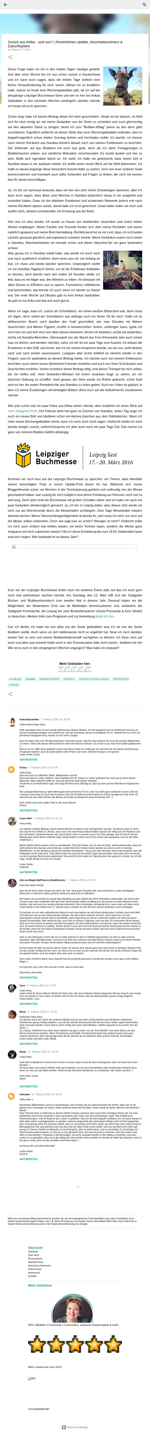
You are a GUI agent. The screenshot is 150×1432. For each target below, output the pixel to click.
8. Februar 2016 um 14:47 (42, 1011)
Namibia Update (49, 679)
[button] (10, 57)
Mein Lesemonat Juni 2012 (45, 1367)
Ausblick (15, 679)
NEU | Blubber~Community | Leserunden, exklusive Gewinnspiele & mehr (73, 1324)
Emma (23, 767)
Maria (23, 1012)
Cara (22, 985)
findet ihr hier (104, 616)
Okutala (69, 679)
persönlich (121, 679)
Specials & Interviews (39, 1265)
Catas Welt (26, 818)
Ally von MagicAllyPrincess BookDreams (42, 880)
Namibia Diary (35, 1262)
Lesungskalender (38, 1408)
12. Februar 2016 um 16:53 (46, 1094)
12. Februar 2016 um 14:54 (43, 1051)
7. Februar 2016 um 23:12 (81, 880)
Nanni (23, 1051)
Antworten (28, 759)
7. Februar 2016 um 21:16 (47, 818)
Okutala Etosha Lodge (94, 679)
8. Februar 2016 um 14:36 (41, 985)
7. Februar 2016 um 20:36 (55, 719)
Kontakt (32, 1276)
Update (14, 685)
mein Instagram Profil (22, 411)
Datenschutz (34, 1269)
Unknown (25, 1094)
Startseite (33, 1251)
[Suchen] (16, 4)
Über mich (33, 1255)
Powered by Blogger (77, 1427)
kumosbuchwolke (29, 719)
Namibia (30, 679)
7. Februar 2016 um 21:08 (42, 767)
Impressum (34, 1272)
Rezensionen (35, 1258)
